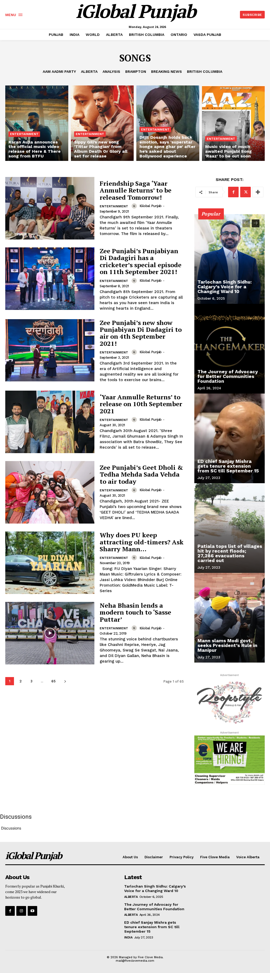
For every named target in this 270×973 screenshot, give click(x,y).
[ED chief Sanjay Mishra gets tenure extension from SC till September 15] (229, 438)
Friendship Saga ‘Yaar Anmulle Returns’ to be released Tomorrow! (135, 190)
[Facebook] (233, 192)
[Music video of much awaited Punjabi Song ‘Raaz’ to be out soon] (233, 123)
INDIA (128, 937)
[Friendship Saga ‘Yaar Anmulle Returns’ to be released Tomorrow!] (49, 208)
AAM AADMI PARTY (59, 71)
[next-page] (65, 681)
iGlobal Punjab (150, 206)
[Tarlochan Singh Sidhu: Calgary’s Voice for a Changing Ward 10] (229, 259)
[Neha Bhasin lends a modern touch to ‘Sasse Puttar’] (49, 633)
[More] (257, 192)
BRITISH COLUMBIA (204, 71)
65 (53, 681)
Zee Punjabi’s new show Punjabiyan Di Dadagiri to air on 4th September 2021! (141, 333)
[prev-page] (246, 223)
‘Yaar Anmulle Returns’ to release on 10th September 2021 (141, 404)
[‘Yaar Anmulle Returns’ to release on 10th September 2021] (49, 422)
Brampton (135, 71)
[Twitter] (245, 192)
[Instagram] (21, 911)
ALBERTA (89, 71)
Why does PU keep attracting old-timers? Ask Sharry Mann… (142, 542)
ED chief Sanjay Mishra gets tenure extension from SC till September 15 (228, 465)
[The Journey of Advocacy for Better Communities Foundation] (229, 349)
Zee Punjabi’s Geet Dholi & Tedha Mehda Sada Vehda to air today (141, 474)
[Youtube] (32, 911)
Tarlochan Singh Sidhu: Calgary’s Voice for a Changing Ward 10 (224, 286)
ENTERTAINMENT (24, 134)
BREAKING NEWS (166, 71)
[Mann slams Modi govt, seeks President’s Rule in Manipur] (229, 618)
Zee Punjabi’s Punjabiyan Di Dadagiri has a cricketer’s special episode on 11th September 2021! (140, 261)
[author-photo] (135, 206)
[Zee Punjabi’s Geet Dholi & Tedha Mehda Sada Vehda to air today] (49, 492)
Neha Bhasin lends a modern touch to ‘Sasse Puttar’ (135, 612)
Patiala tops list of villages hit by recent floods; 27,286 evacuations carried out (229, 553)
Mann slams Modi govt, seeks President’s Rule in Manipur (227, 645)
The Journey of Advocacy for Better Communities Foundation (227, 376)
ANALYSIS (111, 71)
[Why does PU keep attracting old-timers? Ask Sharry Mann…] (49, 562)
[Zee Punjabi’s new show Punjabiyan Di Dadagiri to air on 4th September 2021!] (49, 350)
